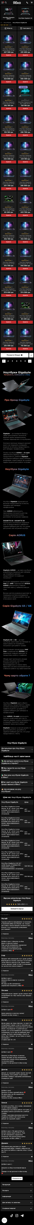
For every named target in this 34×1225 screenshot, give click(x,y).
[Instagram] (16, 1216)
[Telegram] (22, 1215)
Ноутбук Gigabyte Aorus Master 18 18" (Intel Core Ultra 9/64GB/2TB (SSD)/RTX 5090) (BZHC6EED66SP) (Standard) (9, 49)
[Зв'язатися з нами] (27, 2)
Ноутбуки (7, 22)
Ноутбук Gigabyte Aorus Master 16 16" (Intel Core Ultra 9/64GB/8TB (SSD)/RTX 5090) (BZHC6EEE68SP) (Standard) (25, 183)
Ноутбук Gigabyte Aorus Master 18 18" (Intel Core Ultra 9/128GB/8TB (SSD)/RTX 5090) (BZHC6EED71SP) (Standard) (25, 290)
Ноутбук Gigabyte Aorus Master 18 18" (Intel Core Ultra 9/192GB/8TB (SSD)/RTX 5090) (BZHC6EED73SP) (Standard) (25, 209)
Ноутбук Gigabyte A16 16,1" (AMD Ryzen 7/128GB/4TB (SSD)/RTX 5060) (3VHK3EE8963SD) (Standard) (25, 103)
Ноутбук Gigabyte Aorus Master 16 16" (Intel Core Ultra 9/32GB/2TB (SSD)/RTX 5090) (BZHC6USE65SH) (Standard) (9, 343)
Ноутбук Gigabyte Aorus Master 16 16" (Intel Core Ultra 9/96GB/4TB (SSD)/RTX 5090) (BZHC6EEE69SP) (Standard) (25, 129)
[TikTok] (11, 1216)
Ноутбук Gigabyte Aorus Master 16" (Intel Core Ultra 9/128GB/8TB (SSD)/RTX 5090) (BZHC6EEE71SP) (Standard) (25, 263)
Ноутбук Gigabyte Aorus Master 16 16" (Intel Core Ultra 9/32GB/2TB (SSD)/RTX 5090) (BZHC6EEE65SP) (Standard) (25, 49)
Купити (8, 55)
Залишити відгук (17, 909)
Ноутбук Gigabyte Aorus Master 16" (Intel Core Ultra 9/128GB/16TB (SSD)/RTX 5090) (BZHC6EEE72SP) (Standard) (9, 290)
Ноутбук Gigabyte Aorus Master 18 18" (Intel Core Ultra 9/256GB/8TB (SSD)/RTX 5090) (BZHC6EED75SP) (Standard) (25, 236)
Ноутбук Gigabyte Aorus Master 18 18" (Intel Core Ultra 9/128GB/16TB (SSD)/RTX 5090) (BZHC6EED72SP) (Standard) (9, 316)
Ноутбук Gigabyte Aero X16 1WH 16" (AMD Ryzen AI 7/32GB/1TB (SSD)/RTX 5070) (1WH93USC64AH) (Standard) (25, 316)
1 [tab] (24, 72)
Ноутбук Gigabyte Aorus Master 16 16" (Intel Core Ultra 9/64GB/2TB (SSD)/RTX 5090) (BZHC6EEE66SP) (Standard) (25, 156)
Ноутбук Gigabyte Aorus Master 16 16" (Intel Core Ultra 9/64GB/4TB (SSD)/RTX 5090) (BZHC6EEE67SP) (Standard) (9, 183)
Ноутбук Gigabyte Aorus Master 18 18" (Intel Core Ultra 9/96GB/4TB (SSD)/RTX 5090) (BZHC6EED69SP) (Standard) (25, 76)
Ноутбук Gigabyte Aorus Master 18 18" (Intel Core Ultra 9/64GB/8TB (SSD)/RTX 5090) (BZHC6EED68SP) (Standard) (9, 129)
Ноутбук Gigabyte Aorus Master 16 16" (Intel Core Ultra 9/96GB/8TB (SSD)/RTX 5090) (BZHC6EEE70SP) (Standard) (9, 76)
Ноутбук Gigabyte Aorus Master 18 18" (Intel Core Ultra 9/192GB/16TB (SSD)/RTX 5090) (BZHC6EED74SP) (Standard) (9, 236)
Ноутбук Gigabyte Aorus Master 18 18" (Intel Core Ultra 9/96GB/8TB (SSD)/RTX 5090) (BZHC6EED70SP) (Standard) (9, 156)
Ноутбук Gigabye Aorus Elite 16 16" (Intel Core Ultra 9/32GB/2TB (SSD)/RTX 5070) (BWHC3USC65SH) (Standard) (25, 343)
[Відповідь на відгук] (32, 934)
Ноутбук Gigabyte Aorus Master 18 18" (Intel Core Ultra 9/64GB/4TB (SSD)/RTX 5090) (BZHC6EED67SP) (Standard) (9, 103)
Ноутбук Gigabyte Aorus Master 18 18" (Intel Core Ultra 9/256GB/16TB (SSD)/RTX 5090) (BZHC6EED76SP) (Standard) (9, 263)
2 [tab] (8, 72)
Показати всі (17, 1178)
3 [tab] (9, 72)
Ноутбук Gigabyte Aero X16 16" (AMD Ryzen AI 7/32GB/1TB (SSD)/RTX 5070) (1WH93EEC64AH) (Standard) (8, 209)
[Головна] (1, 22)
